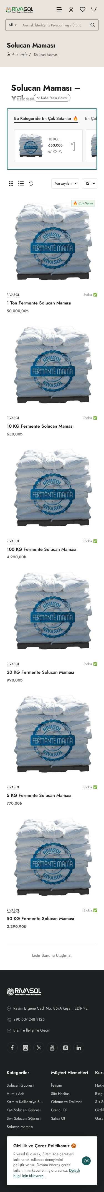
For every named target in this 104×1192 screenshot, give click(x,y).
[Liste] (21, 183)
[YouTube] (52, 1047)
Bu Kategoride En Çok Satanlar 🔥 (46, 119)
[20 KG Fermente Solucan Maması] (52, 612)
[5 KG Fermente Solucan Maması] (52, 735)
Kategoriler (18, 1073)
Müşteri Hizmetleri (69, 1073)
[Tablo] (11, 183)
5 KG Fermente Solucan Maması (39, 796)
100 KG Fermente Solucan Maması (41, 549)
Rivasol (13, 295)
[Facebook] (12, 1047)
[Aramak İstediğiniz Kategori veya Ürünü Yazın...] (92, 25)
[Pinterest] (65, 1047)
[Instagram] (25, 1047)
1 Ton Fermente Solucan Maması (39, 303)
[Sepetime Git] (94, 9)
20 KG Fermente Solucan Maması (40, 672)
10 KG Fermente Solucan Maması (55, 139)
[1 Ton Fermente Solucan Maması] (52, 242)
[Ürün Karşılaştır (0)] (30, 183)
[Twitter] (38, 1047)
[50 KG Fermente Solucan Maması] (52, 858)
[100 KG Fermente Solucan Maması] (52, 489)
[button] (50, 152)
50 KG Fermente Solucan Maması (40, 919)
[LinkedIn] (78, 1047)
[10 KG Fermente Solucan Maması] (30, 146)
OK (86, 1161)
